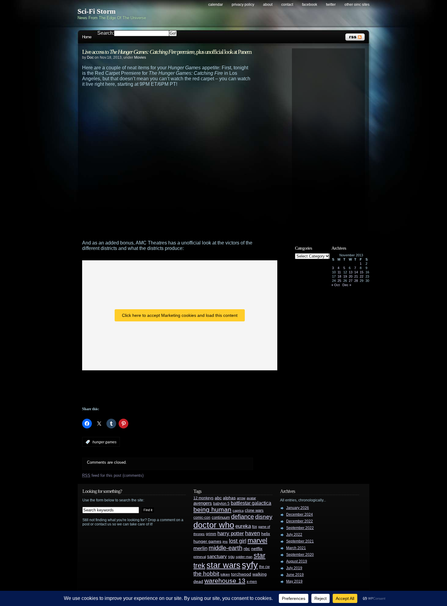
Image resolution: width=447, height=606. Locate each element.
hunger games (104, 442)
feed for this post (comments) (113, 475)
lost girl (237, 541)
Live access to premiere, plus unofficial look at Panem (166, 51)
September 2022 (300, 528)
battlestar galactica (251, 503)
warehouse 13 (224, 580)
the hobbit (206, 573)
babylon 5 (221, 503)
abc (218, 497)
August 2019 (296, 561)
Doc (90, 57)
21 (356, 276)
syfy (250, 565)
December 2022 (299, 521)
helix (265, 534)
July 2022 (294, 534)
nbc (247, 548)
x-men (252, 582)
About (267, 4)
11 (339, 272)
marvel (257, 540)
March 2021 (296, 548)
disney (263, 516)
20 (350, 276)
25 (339, 280)
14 (356, 272)
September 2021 (300, 541)
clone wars (254, 510)
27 (350, 280)
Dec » (346, 285)
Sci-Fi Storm (97, 11)
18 (339, 276)
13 (350, 272)
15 (361, 272)
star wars (223, 565)
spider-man (244, 557)
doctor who (213, 525)
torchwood (241, 574)
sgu (231, 556)
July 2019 (294, 568)
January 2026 (297, 508)
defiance (242, 516)
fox (254, 527)
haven (252, 533)
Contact (287, 4)
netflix (256, 548)
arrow (241, 498)
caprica (238, 510)
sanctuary (217, 556)
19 (345, 276)
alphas (229, 498)
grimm (211, 534)
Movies (140, 57)
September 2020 (300, 554)
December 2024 (299, 514)
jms (225, 541)
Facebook (309, 4)
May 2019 (294, 581)
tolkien (225, 574)
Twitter (331, 4)
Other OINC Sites (357, 4)
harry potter (230, 533)
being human (212, 509)
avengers (202, 503)
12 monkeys (203, 498)
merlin (200, 548)
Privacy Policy (243, 4)
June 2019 (295, 575)
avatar (251, 498)
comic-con (201, 517)
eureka (243, 526)
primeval (199, 557)
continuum (221, 517)
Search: (105, 33)
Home (86, 37)
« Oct (335, 285)
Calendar (215, 4)
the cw (264, 567)
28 (356, 280)
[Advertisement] (179, 103)
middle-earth (225, 548)
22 (361, 276)
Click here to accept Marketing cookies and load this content (179, 315)
